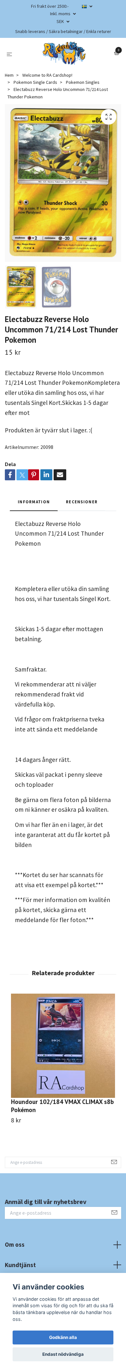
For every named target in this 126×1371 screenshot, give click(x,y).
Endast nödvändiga (63, 1354)
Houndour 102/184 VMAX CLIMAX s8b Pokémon (62, 1106)
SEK (61, 21)
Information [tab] (34, 501)
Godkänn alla (63, 1337)
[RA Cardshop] (64, 53)
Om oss (15, 1244)
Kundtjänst (20, 1265)
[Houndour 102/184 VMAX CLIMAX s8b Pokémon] (63, 1046)
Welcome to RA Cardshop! (47, 75)
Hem (9, 75)
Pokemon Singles (83, 82)
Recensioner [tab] (82, 501)
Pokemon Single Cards (35, 82)
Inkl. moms (60, 14)
